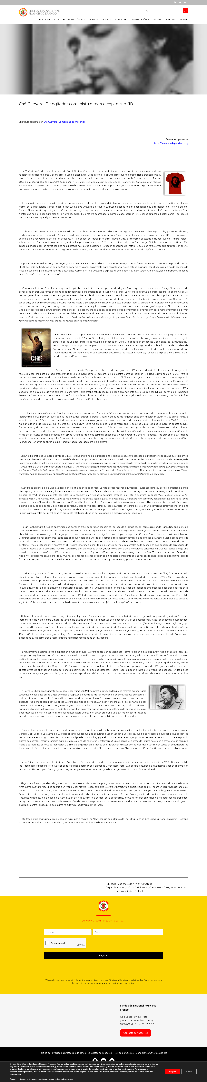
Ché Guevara (141, 887)
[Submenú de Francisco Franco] (110, 19)
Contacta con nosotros (135, 1032)
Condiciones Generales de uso (151, 1052)
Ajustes (189, 1071)
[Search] (185, 10)
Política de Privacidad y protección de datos (63, 1052)
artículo (130, 887)
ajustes (69, 1079)
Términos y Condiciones (120, 980)
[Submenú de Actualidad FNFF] (58, 19)
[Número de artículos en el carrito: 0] (147, 10)
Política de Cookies (124, 1052)
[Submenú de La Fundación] (148, 19)
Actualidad (146, 883)
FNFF (141, 891)
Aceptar (172, 1071)
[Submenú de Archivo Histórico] (84, 19)
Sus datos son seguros (100, 1052)
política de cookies (135, 1071)
